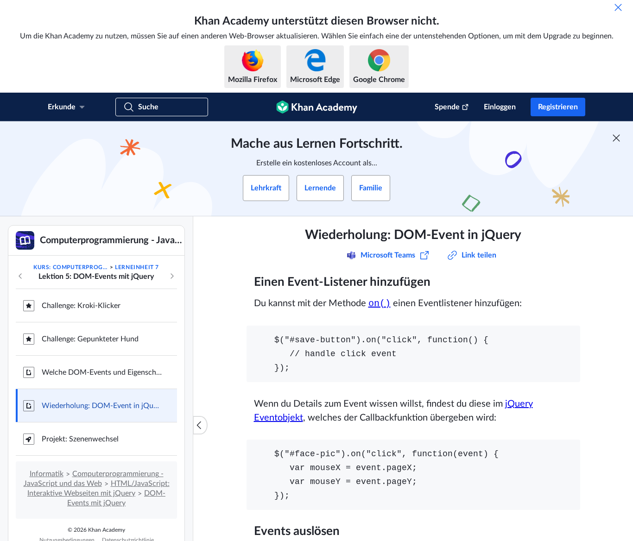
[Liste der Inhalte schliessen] (200, 425)
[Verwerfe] (618, 7)
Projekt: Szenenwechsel (80, 439)
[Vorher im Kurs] (20, 276)
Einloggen (500, 107)
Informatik (46, 474)
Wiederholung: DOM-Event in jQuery (102, 405)
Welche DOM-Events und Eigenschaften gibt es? (102, 372)
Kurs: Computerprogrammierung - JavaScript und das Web (70, 267)
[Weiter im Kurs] (171, 276)
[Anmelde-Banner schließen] (616, 138)
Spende (447, 107)
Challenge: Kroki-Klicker (81, 305)
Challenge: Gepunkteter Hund (90, 339)
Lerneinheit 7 (137, 267)
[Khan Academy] (316, 107)
